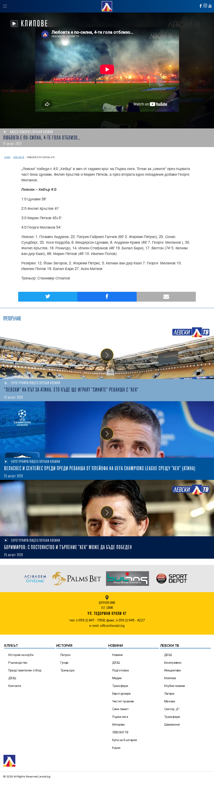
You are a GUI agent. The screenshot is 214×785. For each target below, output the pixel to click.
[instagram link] (205, 5)
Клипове (170, 678)
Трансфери (120, 686)
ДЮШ (12, 678)
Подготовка (120, 670)
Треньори (67, 670)
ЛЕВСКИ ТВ (120, 732)
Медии (117, 678)
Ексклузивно (173, 662)
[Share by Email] (166, 297)
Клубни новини (174, 686)
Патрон (65, 655)
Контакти (14, 686)
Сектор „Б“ (172, 709)
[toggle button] (4, 6)
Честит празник (123, 701)
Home (7, 157)
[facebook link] (201, 6)
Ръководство (17, 662)
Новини (117, 655)
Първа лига (120, 716)
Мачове (169, 701)
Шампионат (172, 724)
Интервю (118, 724)
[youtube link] (210, 6)
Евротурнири (121, 693)
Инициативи (172, 670)
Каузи (116, 747)
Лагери (169, 693)
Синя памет (120, 709)
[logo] (106, 6)
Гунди (64, 662)
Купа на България (124, 740)
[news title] (107, 351)
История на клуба (20, 655)
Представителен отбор (25, 670)
